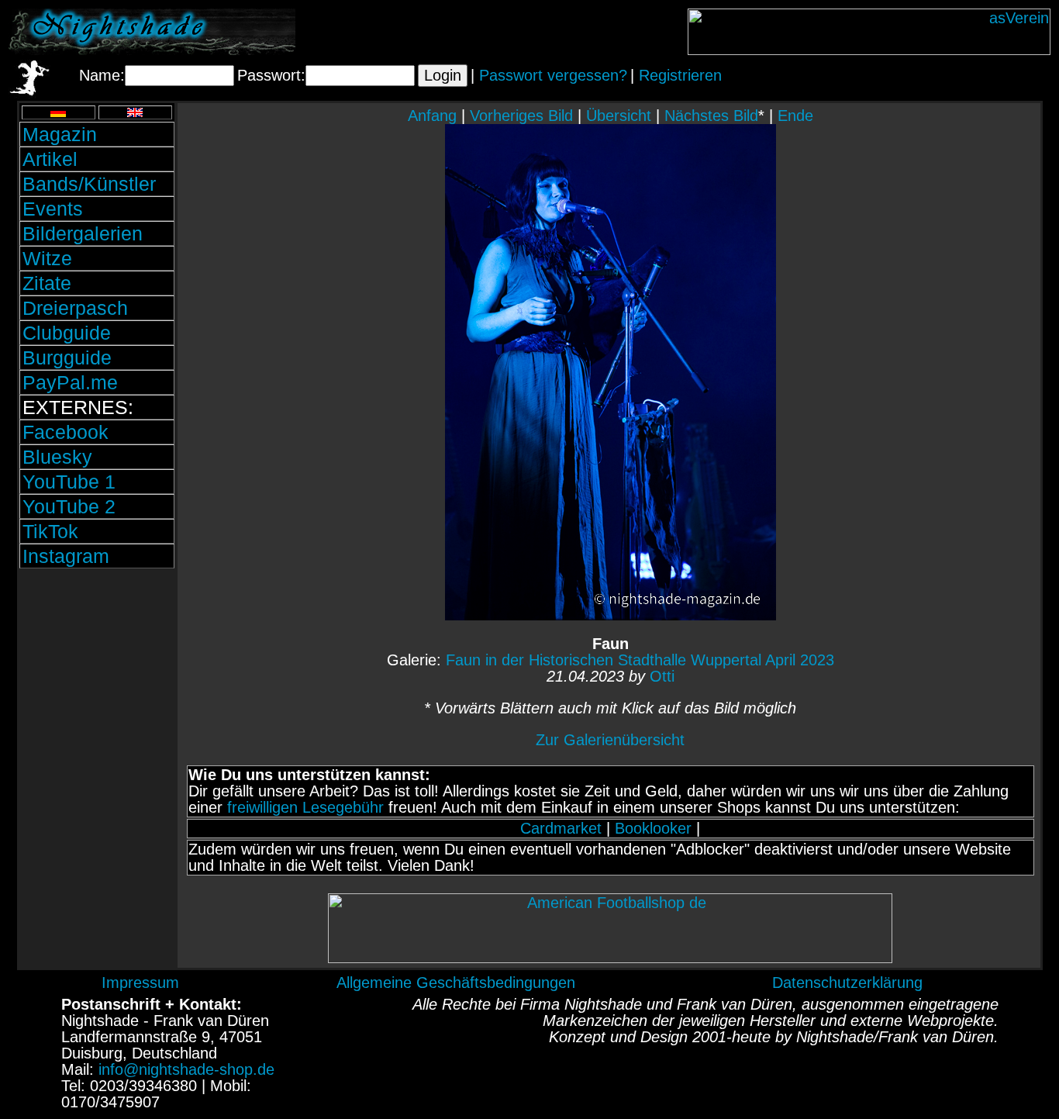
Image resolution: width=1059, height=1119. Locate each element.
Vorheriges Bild (521, 115)
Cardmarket (561, 828)
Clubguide (66, 333)
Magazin (59, 134)
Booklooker (653, 828)
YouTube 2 (69, 506)
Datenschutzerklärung (847, 982)
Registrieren (680, 75)
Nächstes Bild (711, 115)
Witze (47, 258)
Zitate (46, 283)
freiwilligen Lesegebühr (305, 807)
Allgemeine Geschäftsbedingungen (455, 982)
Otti (662, 676)
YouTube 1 (69, 481)
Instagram (65, 556)
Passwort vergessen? (553, 75)
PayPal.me (70, 382)
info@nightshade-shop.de (186, 1069)
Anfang (432, 115)
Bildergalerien (82, 233)
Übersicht (618, 115)
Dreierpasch (75, 308)
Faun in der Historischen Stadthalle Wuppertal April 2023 (640, 659)
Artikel (50, 159)
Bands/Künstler (89, 184)
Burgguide (67, 357)
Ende (795, 115)
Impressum (140, 982)
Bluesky (57, 457)
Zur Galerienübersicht (610, 739)
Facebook (65, 432)
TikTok (50, 531)
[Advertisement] (96, 677)
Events (52, 208)
